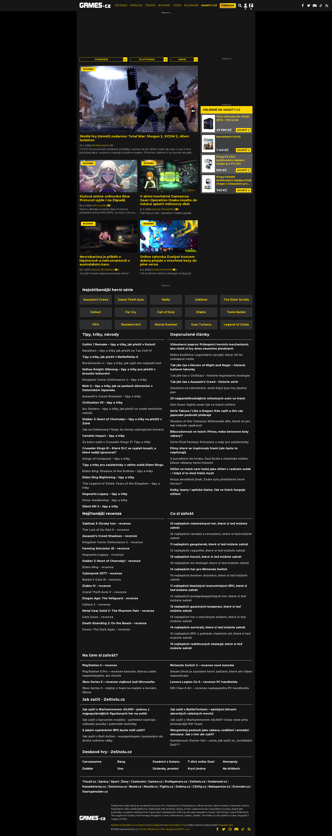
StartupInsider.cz (95, 791)
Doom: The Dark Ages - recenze (106, 629)
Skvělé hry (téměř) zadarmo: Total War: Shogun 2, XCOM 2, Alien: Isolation (134, 138)
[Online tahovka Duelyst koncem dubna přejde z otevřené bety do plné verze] (169, 236)
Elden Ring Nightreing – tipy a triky (108, 477)
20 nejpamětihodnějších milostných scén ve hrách (207, 398)
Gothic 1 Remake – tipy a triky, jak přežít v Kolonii (118, 344)
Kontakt (174, 825)
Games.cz (155, 781)
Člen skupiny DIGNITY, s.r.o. (175, 829)
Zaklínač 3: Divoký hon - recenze (106, 523)
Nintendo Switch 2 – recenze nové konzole (202, 665)
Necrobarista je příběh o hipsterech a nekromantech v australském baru (105, 260)
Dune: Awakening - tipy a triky (104, 500)
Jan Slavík (99, 205)
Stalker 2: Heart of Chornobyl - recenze (111, 561)
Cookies (138, 825)
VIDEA (177, 5)
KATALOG (136, 5)
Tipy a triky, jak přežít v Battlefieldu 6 (110, 357)
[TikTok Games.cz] (320, 5)
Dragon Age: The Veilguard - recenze (110, 598)
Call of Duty (166, 312)
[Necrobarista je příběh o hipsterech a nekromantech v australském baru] (108, 236)
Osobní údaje (152, 825)
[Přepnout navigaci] (245, 5)
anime (182, 59)
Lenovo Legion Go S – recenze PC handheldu (204, 682)
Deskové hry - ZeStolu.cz (107, 751)
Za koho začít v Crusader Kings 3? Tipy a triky (116, 442)
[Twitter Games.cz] (308, 5)
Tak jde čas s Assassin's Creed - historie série (204, 381)
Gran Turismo (201, 324)
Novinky (88, 69)
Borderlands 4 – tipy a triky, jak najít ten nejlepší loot (121, 363)
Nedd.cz (135, 786)
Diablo (201, 312)
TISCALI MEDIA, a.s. (149, 829)
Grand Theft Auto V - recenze (104, 592)
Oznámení (101, 59)
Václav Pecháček (163, 209)
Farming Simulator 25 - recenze (106, 548)
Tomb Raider (236, 312)
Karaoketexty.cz (94, 786)
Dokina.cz (183, 786)
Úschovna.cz (117, 786)
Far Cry (131, 312)
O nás (184, 825)
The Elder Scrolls (236, 299)
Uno (120, 768)
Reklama (116, 825)
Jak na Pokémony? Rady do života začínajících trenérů (123, 429)
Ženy (125, 781)
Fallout (96, 312)
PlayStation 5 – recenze (99, 665)
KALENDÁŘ (191, 5)
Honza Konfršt (161, 269)
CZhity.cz (199, 786)
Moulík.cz (151, 786)
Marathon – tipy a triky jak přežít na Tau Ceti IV (117, 350)
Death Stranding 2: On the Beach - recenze (114, 623)
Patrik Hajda (100, 145)
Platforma (147, 59)
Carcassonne (92, 761)
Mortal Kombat (166, 324)
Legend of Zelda (236, 324)
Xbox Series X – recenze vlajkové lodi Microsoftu (118, 682)
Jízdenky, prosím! (166, 768)
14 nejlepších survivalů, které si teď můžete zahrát (207, 627)
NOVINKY (164, 5)
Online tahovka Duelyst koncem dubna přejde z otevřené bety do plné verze (168, 260)
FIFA (96, 324)
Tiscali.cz (89, 781)
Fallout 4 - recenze (96, 604)
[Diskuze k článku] (111, 145)
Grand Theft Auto (131, 299)
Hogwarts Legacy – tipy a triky (104, 494)
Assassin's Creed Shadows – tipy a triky (111, 396)
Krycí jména (197, 768)
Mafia (166, 299)
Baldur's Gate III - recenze (101, 579)
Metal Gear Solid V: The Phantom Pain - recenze (118, 610)
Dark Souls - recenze (97, 617)
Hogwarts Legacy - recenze (103, 554)
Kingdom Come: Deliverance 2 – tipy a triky (114, 379)
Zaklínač (201, 299)
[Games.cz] (95, 5)
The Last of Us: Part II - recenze (105, 529)
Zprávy (103, 781)
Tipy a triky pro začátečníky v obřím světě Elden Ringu (122, 465)
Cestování (138, 781)
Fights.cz (166, 786)
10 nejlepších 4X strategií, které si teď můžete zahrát (209, 563)
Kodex (165, 825)
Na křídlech (231, 768)
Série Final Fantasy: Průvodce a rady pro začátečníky (209, 442)
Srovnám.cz (241, 786)
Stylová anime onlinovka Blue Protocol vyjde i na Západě (105, 198)
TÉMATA (150, 5)
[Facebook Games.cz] (302, 5)
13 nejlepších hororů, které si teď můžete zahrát (205, 556)
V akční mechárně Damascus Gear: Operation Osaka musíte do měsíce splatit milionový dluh (168, 200)
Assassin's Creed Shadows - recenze (109, 536)
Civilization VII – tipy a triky (102, 402)
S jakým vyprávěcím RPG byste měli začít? (113, 730)
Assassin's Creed (95, 299)
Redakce (127, 825)
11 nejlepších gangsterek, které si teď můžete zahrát (209, 544)
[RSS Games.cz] (326, 5)
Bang (121, 761)
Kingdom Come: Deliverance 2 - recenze (112, 542)
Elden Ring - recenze (98, 567)
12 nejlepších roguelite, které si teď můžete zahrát (207, 550)
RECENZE (121, 5)
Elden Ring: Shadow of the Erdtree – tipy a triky (117, 471)
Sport (115, 781)
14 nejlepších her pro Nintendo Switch (198, 569)
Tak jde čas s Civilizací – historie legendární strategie (210, 375)
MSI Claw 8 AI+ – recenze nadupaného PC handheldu (209, 688)
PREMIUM (227, 5)
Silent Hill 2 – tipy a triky (100, 506)
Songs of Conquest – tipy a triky (106, 458)
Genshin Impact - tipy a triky (103, 435)
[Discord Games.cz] (314, 5)
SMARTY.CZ (209, 5)
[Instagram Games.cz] (230, 829)
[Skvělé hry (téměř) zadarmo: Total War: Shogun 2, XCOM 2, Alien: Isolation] (139, 99)
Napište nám (226, 825)
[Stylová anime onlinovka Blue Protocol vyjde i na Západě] (108, 176)
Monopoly (230, 761)
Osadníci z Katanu (166, 761)
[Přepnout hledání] (240, 5)
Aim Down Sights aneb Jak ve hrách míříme (202, 404)
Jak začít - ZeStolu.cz (103, 699)
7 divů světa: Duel (201, 761)
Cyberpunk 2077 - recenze (102, 573)
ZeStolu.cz (197, 781)
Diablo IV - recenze (96, 586)
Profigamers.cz (176, 781)
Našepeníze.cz (219, 786)
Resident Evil (131, 324)
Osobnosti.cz (217, 781)
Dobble (87, 768)
